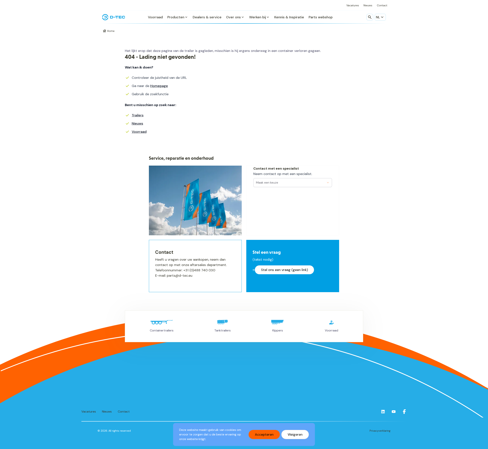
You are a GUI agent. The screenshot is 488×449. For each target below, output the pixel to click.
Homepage (159, 86)
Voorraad (139, 131)
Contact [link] (382, 5)
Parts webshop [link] (321, 17)
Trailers (138, 115)
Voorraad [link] (155, 17)
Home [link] (111, 31)
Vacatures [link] (352, 5)
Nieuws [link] (368, 5)
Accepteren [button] (264, 434)
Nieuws (137, 123)
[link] (383, 411)
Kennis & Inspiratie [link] (289, 17)
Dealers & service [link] (207, 17)
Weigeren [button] (295, 434)
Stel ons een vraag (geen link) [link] (284, 270)
